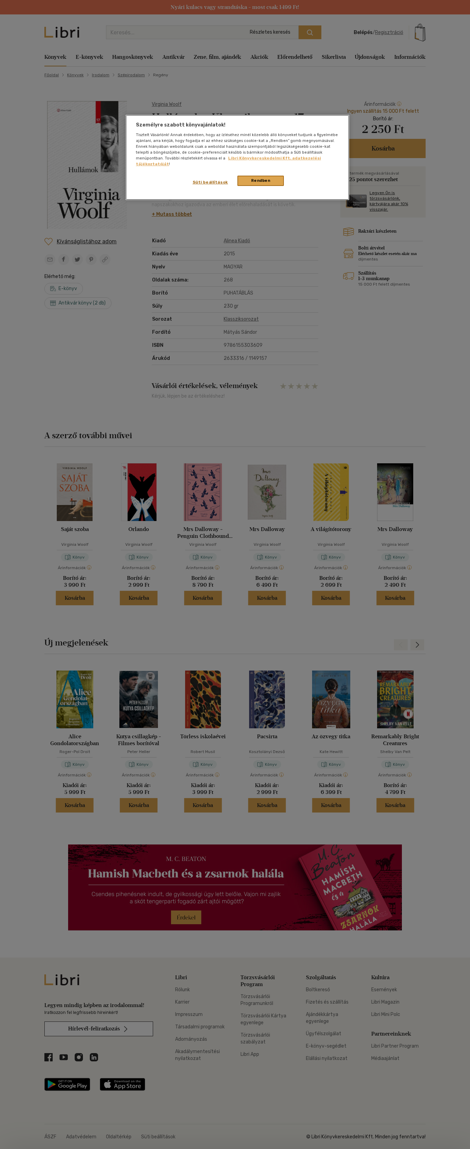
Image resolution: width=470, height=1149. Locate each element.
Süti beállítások (210, 182)
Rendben (260, 180)
